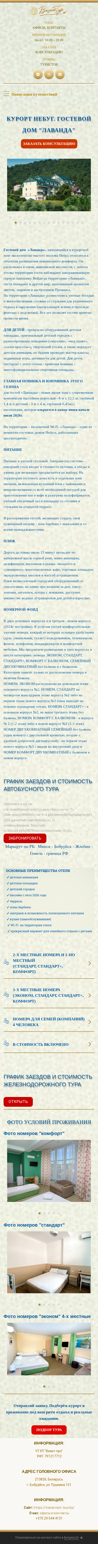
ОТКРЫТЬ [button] (18, 1101)
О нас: (34, 1513)
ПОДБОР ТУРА (49, 1430)
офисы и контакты (54, 1513)
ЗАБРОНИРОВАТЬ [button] (25, 838)
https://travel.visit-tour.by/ (54, 1508)
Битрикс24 (71, 1537)
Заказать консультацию (49, 144)
